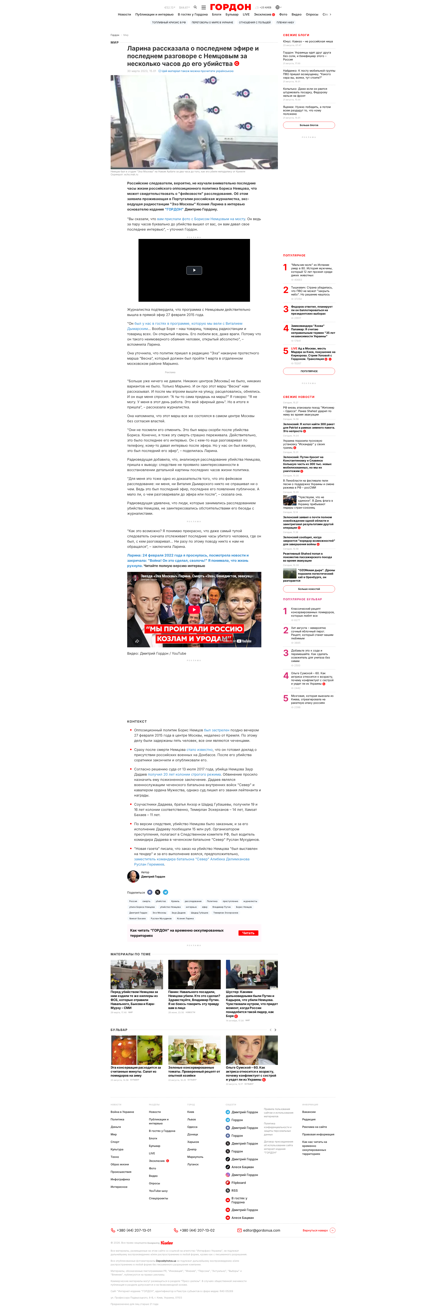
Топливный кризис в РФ (169, 22)
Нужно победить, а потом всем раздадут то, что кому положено (307, 110)
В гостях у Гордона (193, 14)
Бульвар (232, 14)
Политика (212, 901)
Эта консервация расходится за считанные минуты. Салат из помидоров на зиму (136, 1071)
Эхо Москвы (159, 912)
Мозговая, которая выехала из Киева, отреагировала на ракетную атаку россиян (312, 699)
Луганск (193, 1164)
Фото (283, 14)
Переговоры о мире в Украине (212, 22)
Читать (248, 933)
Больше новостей (309, 588)
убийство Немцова (170, 907)
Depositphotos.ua (166, 1260)
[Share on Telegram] (165, 892)
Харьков (193, 1142)
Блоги (216, 14)
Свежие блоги (296, 35)
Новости (124, 14)
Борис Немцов (244, 907)
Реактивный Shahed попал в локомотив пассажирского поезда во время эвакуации (307, 557)
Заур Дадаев (179, 912)
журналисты (250, 901)
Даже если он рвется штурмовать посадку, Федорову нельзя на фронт (305, 92)
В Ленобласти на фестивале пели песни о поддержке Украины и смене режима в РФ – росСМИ (308, 484)
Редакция (309, 1119)
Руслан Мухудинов (161, 918)
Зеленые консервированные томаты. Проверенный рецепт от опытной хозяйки (194, 1071)
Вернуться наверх (315, 1230)
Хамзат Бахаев (137, 918)
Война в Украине (122, 1112)
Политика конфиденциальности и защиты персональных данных (277, 1129)
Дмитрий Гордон (138, 912)
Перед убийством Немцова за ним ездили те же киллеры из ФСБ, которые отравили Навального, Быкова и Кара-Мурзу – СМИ (134, 1000)
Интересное (119, 1187)
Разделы (154, 1104)
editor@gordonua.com (261, 1230)
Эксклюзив (263, 14)
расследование (193, 901)
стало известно (200, 750)
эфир (204, 907)
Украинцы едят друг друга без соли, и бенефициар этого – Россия (307, 56)
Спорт (115, 1142)
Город (191, 1104)
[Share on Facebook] (149, 892)
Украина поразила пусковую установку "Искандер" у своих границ (304, 444)
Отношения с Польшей (255, 22)
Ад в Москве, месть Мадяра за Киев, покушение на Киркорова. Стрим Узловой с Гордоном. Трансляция (313, 354)
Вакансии (309, 1112)
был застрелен (216, 730)
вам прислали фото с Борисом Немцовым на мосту (201, 219)
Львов (191, 1119)
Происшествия (121, 1172)
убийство (161, 901)
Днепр (192, 1149)
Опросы (312, 14)
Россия (133, 901)
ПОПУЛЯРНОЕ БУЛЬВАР (302, 599)
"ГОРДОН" (174, 209)
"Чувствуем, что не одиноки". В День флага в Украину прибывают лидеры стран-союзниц (308, 502)
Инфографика (120, 1179)
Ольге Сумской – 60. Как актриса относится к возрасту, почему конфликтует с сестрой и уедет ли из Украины (312, 678)
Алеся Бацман (243, 1167)
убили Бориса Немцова (142, 907)
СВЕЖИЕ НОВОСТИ (298, 397)
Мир (126, 34)
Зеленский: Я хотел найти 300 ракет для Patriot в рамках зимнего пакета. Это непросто (309, 427)
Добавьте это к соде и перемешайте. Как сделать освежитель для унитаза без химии (310, 656)
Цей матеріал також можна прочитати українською (198, 71)
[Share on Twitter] (157, 892)
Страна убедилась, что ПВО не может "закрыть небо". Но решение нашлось (312, 291)
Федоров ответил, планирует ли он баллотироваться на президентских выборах (312, 310)
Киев (190, 1112)
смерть (147, 901)
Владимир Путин (222, 907)
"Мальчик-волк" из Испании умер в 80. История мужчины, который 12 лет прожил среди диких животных (312, 270)
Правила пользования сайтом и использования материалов (278, 1112)
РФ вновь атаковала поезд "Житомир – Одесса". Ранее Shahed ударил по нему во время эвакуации (308, 411)
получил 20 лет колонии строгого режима (184, 774)
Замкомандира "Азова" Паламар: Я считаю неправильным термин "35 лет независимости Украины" (313, 331)
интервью (191, 907)
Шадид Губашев (199, 912)
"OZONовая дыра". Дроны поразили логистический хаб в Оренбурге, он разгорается (309, 575)
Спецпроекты (158, 1198)
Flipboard (239, 1183)
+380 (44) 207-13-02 (197, 1230)
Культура (117, 1149)
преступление (230, 901)
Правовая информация (318, 1134)
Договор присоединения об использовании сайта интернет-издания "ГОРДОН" (278, 1147)
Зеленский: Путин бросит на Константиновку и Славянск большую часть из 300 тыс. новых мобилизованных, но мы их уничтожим (307, 464)
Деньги (116, 1127)
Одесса (192, 1127)
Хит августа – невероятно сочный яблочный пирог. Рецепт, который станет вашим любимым (312, 633)
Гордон (115, 34)
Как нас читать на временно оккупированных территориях (314, 1148)
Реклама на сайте (314, 1127)
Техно (115, 1157)
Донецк (192, 1134)
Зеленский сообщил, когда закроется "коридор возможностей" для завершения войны (309, 540)
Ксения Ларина (185, 918)
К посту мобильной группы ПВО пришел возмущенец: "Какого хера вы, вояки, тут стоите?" (309, 74)
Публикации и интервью (154, 14)
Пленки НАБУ (285, 22)
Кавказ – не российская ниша (308, 41)
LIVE (246, 14)
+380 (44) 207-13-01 (134, 1230)
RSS (235, 1190)
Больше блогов (309, 125)
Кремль (175, 901)
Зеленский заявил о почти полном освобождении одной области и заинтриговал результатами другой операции (308, 522)
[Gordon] (230, 7)
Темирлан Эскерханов (225, 912)
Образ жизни (120, 1164)
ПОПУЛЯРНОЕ (294, 255)
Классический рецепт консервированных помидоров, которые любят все (313, 612)
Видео (297, 14)
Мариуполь (195, 1157)
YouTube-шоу (158, 1191)
